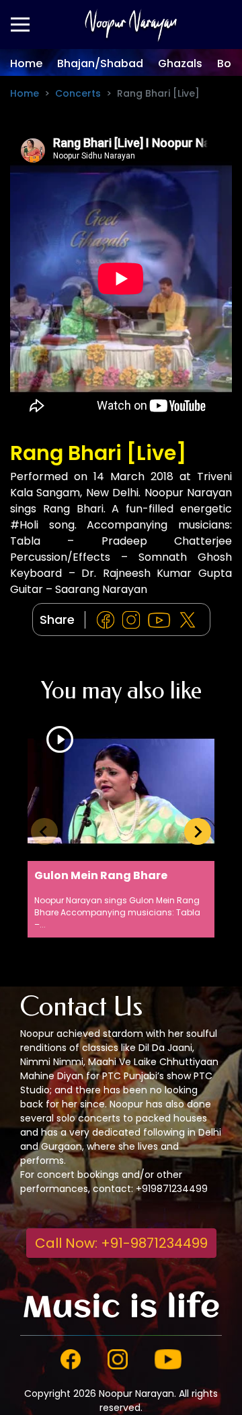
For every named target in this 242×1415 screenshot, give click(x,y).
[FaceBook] (108, 620)
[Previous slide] (44, 831)
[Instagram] (134, 620)
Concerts (78, 93)
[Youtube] (162, 620)
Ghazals (180, 63)
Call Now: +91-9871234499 (121, 1243)
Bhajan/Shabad (100, 63)
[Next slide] (197, 831)
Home (26, 63)
